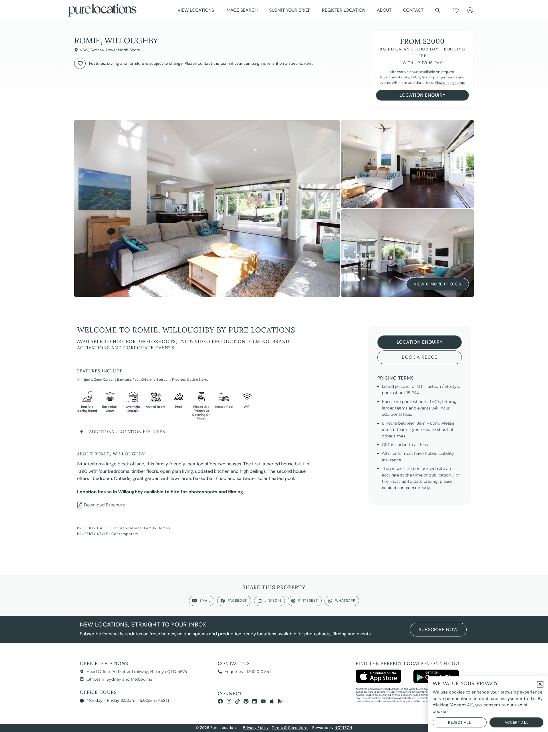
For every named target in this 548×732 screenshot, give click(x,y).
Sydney (97, 49)
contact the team (214, 63)
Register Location (343, 10)
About (384, 10)
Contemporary (124, 534)
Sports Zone (92, 380)
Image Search (241, 10)
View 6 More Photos (437, 282)
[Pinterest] (246, 701)
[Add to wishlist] (80, 63)
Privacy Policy (256, 727)
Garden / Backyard (117, 380)
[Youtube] (263, 701)
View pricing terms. (450, 82)
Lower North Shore (123, 49)
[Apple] (271, 701)
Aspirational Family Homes (145, 528)
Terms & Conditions (290, 727)
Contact (413, 10)
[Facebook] (220, 701)
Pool (136, 380)
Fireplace (179, 380)
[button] (437, 10)
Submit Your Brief (290, 10)
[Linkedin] (254, 701)
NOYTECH (343, 727)
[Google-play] (280, 701)
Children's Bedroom (156, 380)
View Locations (196, 10)
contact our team (398, 487)
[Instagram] (228, 701)
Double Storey (198, 380)
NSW (84, 49)
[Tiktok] (237, 701)
